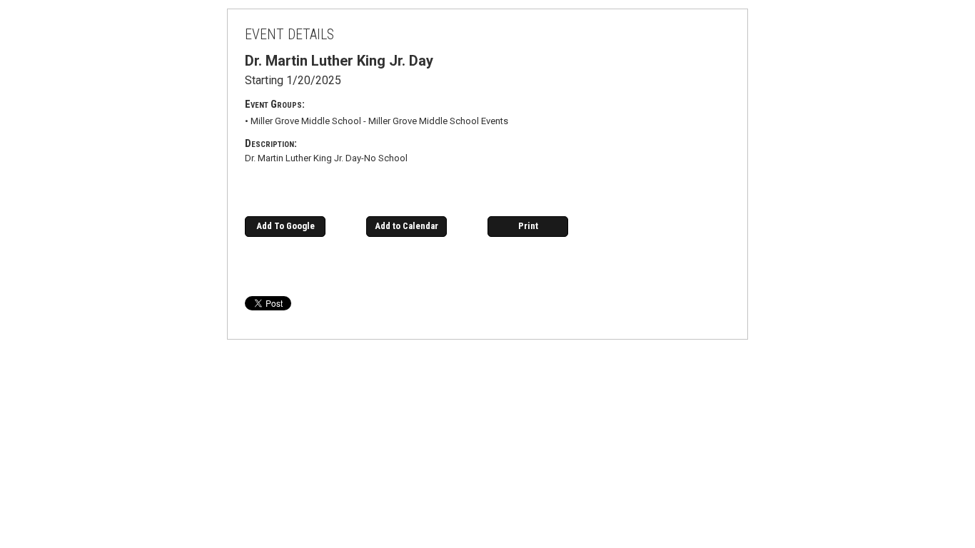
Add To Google (285, 225)
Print (528, 225)
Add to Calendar (406, 225)
